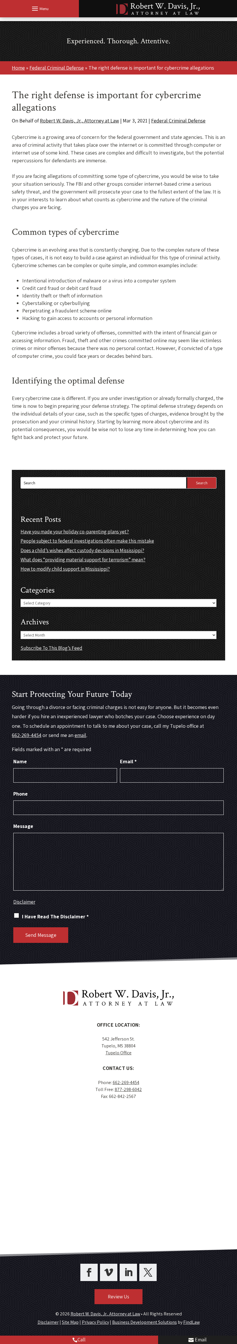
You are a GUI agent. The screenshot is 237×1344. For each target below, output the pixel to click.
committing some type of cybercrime (118, 176)
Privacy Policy (95, 1322)
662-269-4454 (26, 735)
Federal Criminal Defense (178, 120)
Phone (20, 793)
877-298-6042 (128, 1089)
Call (81, 1339)
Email (201, 1339)
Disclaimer (24, 902)
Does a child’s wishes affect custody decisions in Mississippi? (82, 550)
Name (20, 761)
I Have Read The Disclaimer (55, 916)
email (80, 735)
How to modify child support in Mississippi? (65, 569)
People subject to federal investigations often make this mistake (87, 541)
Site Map (70, 1322)
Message (23, 826)
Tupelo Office (118, 1053)
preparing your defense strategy (93, 406)
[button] (39, 8)
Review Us (118, 1296)
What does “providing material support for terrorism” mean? (83, 559)
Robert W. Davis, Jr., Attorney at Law (79, 120)
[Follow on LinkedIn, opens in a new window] (128, 1272)
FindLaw (191, 1322)
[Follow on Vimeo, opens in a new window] (108, 1272)
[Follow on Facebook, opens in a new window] (89, 1272)
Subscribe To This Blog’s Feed (51, 648)
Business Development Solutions (144, 1322)
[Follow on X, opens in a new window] (148, 1272)
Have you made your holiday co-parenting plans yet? (75, 531)
